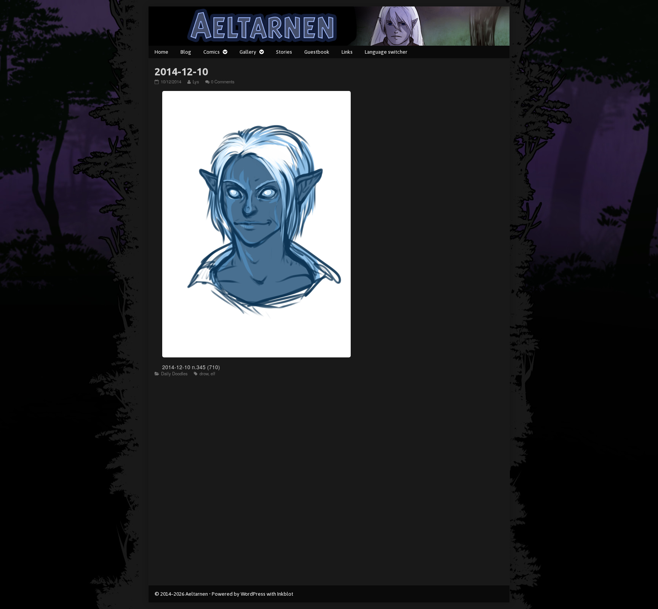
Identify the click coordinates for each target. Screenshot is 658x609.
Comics (211, 52)
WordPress (253, 594)
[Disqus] (329, 484)
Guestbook (316, 52)
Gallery (248, 52)
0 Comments (223, 81)
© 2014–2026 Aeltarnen (181, 594)
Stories (284, 52)
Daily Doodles (174, 373)
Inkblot (285, 594)
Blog (185, 52)
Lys (195, 81)
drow (204, 373)
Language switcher (386, 52)
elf (213, 373)
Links (347, 52)
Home (161, 52)
